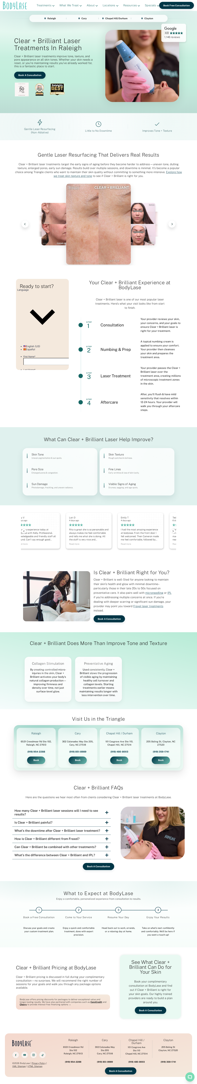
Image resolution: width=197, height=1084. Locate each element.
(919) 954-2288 (36, 751)
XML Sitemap (19, 1066)
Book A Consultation (29, 75)
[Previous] (25, 224)
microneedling (154, 592)
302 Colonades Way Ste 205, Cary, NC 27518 (77, 743)
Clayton (148, 18)
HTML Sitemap (35, 1066)
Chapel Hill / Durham (119, 733)
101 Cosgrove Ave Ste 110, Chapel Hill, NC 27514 (119, 743)
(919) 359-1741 (161, 751)
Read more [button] (32, 544)
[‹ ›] (98, 224)
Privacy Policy (39, 1063)
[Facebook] (15, 1055)
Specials (150, 5)
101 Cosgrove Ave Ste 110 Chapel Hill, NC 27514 (136, 1050)
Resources (130, 5)
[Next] (172, 224)
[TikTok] (42, 1055)
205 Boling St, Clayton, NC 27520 (160, 743)
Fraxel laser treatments (148, 606)
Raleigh (51, 18)
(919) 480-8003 (119, 751)
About (91, 5)
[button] (173, 531)
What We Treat (69, 5)
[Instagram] (33, 1055)
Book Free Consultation (176, 5)
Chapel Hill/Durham (116, 18)
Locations (109, 5)
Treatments (44, 5)
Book (36, 760)
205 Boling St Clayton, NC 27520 (168, 1049)
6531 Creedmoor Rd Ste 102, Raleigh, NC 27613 (36, 743)
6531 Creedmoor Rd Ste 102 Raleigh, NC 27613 (73, 1050)
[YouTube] (24, 1055)
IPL (169, 592)
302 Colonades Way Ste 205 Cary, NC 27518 (105, 1050)
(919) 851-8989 (77, 751)
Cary (84, 18)
